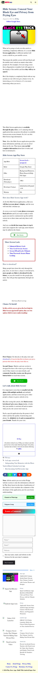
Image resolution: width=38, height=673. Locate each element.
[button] (31, 2)
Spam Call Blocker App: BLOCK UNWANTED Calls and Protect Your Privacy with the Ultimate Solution (27, 595)
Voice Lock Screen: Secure (19, 248)
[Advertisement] (19, 106)
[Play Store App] (6, 2)
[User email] (19, 454)
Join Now (30, 497)
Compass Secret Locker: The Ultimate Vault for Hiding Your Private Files (27, 635)
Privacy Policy (26, 664)
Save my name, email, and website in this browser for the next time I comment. (18, 556)
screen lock (15, 460)
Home (9, 664)
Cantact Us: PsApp (11, 667)
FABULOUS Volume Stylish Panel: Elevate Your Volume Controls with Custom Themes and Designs (27, 580)
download (6, 359)
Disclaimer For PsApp (25, 667)
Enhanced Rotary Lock (17, 246)
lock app (8, 460)
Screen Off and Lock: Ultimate (20, 251)
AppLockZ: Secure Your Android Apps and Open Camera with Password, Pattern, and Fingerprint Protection (27, 609)
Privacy (7, 457)
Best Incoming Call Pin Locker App (16, 469)
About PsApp (16, 664)
